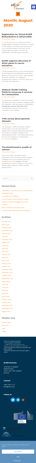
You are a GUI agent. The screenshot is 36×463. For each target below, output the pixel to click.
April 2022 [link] (5, 251)
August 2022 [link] (6, 242)
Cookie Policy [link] (17, 460)
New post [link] (5, 325)
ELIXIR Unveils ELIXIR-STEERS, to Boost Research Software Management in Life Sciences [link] (15, 201)
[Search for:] (18, 178)
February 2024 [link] (6, 227)
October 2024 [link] (6, 221)
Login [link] (3, 328)
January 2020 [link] (6, 302)
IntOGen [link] (21, 79)
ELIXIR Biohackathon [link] (9, 42)
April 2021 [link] (5, 257)
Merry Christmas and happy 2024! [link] (13, 207)
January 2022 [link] (6, 254)
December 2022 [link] (7, 239)
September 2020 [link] (7, 278)
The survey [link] (5, 139)
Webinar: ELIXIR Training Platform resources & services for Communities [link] (17, 92)
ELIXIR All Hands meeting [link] (10, 196)
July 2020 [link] (5, 284)
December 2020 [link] (7, 269)
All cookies (18, 451)
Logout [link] (4, 331)
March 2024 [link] (6, 224)
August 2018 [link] (6, 311)
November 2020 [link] (7, 272)
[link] (33, 7)
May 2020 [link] (5, 290)
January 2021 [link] (6, 266)
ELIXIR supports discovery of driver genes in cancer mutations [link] (16, 63)
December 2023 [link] (7, 230)
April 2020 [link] (5, 293)
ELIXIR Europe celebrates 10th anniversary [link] (16, 210)
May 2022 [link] (5, 248)
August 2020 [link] (6, 281)
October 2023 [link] (6, 233)
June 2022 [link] (5, 245)
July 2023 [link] (5, 236)
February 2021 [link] (6, 263)
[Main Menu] (18, 14)
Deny (18, 457)
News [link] (13, 39)
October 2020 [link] (6, 275)
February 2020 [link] (6, 299)
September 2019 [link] (7, 308)
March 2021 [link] (5, 260)
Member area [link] (6, 322)
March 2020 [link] (6, 296)
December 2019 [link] (7, 305)
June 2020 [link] (5, 287)
